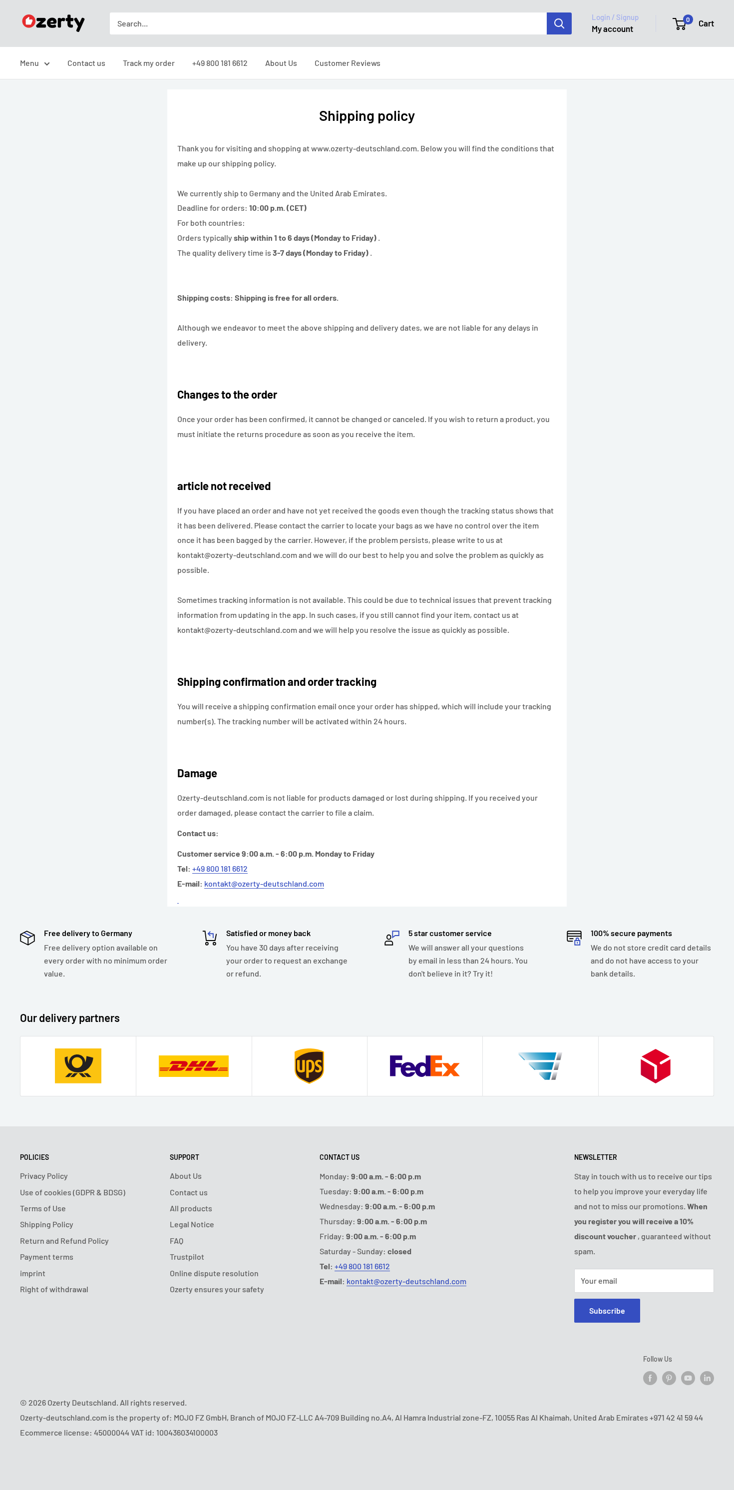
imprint (32, 1273)
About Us (281, 62)
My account (612, 28)
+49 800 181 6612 (220, 62)
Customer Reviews (347, 62)
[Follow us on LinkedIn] (707, 1378)
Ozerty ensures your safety (217, 1289)
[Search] (559, 23)
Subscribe (607, 1310)
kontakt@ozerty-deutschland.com (264, 883)
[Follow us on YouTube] (688, 1378)
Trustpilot (187, 1256)
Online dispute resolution (214, 1273)
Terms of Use (43, 1208)
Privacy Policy (44, 1175)
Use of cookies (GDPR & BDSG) (72, 1192)
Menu (29, 62)
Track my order (149, 62)
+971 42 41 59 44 (676, 1417)
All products (191, 1208)
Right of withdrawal (54, 1289)
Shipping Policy (46, 1224)
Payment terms (46, 1256)
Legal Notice (192, 1224)
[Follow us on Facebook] (650, 1378)
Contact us (86, 62)
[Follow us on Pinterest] (669, 1378)
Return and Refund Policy (64, 1240)
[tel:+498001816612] (178, 898)
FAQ (176, 1240)
